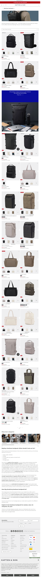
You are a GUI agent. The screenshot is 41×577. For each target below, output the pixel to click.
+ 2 (17, 300)
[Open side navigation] (39, 5)
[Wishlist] (4, 4)
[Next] (37, 446)
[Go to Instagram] (11, 531)
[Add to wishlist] (19, 33)
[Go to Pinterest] (18, 531)
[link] (11, 46)
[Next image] (19, 41)
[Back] (3, 8)
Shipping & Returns (19, 0)
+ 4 (17, 153)
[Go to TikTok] (16, 531)
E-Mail (31, 520)
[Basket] (6, 4)
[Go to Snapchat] (22, 531)
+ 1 (36, 52)
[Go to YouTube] (20, 531)
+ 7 (36, 388)
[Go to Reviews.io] (34, 558)
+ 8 (17, 329)
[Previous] (2, 446)
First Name (22, 520)
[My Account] (2, 4)
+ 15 (17, 52)
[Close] (39, 2)
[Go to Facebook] (13, 531)
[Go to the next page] (22, 427)
